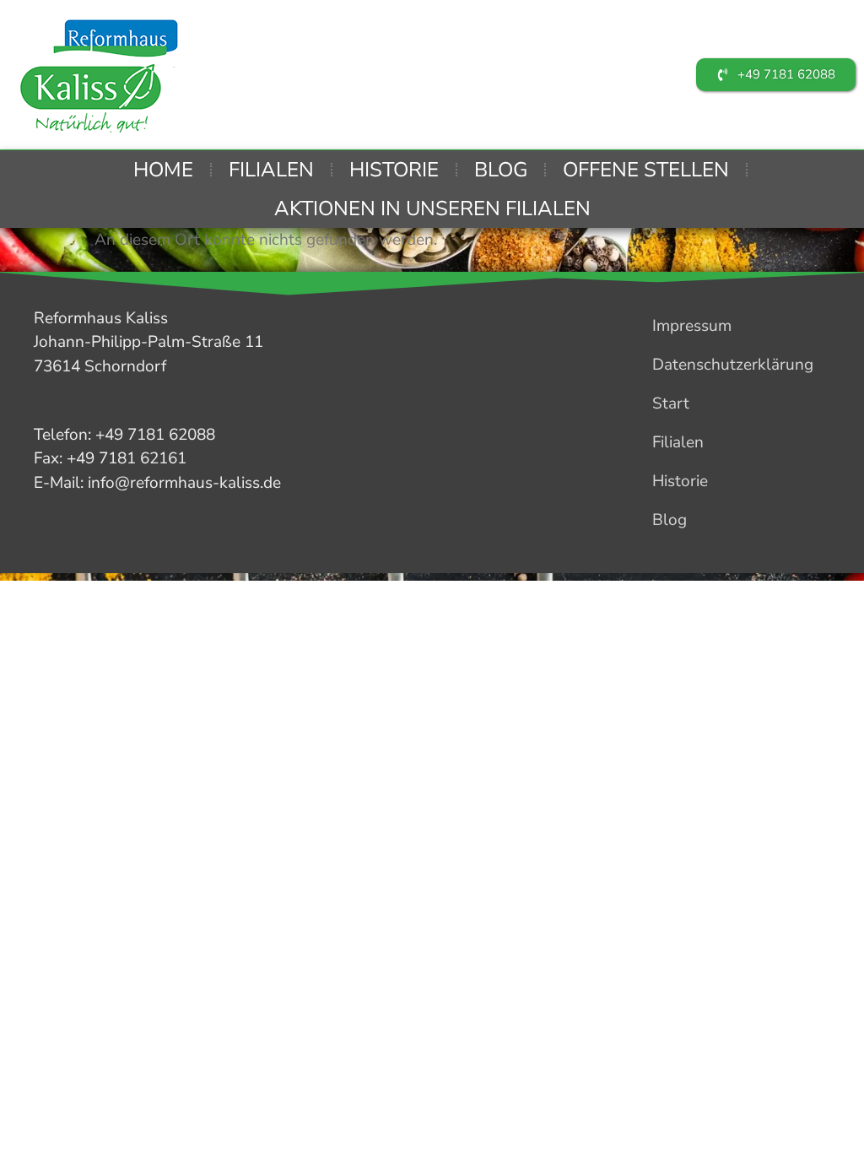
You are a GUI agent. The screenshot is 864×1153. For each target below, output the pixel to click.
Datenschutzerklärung (732, 365)
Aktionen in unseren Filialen (432, 208)
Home (163, 169)
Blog (500, 169)
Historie (394, 169)
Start (670, 403)
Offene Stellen (646, 169)
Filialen (271, 169)
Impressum (692, 326)
